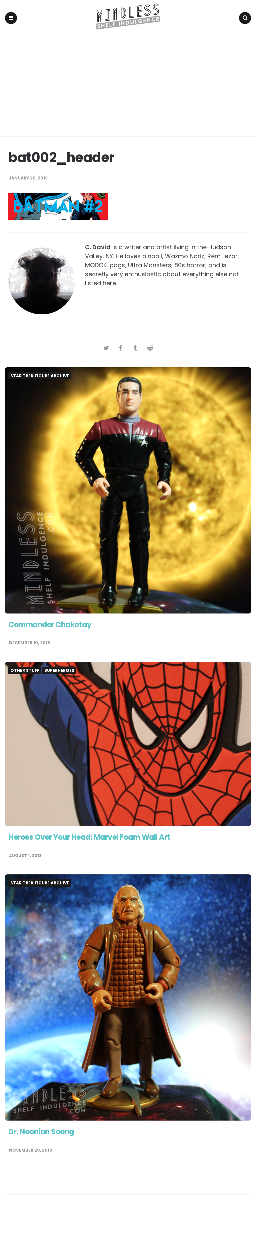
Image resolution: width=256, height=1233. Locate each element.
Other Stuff (24, 670)
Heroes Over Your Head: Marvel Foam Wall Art (89, 837)
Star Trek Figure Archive (39, 376)
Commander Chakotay (49, 625)
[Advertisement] (128, 86)
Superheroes (59, 670)
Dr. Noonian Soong (41, 1132)
